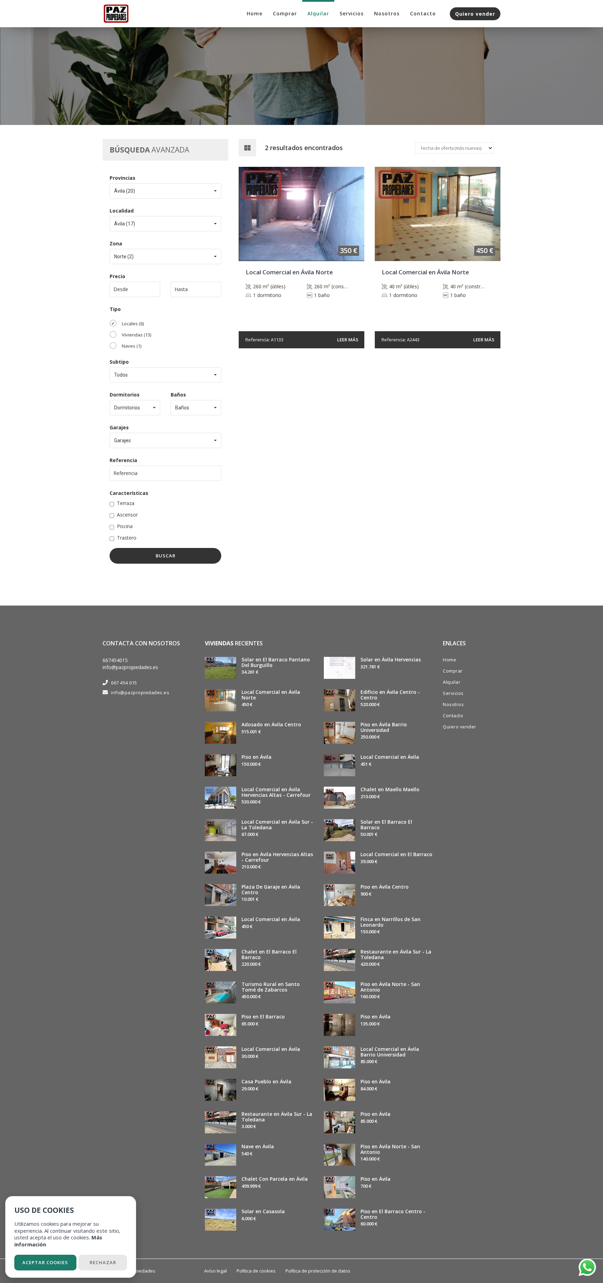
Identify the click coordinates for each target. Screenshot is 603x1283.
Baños (178, 394)
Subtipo (119, 361)
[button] (165, 190)
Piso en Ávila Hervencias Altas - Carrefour (277, 857)
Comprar (285, 13)
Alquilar (318, 13)
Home (254, 13)
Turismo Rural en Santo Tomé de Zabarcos (270, 987)
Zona (116, 243)
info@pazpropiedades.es (130, 667)
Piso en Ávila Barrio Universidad (383, 727)
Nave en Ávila (257, 1146)
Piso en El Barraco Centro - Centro (392, 1214)
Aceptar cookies (45, 1262)
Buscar (166, 555)
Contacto (423, 13)
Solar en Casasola (263, 1211)
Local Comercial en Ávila (270, 919)
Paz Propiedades (137, 1271)
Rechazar (103, 1262)
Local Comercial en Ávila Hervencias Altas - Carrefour (276, 792)
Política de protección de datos (317, 1271)
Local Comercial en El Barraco (396, 854)
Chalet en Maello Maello (389, 789)
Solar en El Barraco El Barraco (386, 824)
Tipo (115, 309)
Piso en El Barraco (263, 1016)
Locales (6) (133, 323)
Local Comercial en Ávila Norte (270, 694)
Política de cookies (256, 1271)
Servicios (352, 13)
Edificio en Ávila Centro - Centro (390, 694)
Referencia (123, 460)
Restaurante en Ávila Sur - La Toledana (276, 1116)
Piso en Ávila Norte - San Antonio (390, 987)
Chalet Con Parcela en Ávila (274, 1179)
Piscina (125, 526)
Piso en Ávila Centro (384, 886)
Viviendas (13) (136, 335)
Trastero (126, 537)
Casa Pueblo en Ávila (266, 1081)
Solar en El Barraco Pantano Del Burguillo (275, 662)
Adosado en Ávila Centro (271, 724)
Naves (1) (131, 346)
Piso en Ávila (256, 757)
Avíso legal (215, 1271)
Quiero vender (475, 13)
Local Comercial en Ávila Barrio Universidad (389, 1052)
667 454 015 (124, 683)
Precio (117, 276)
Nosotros (387, 13)
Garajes (119, 427)
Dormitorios (125, 394)
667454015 (115, 660)
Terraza (125, 503)
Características (129, 493)
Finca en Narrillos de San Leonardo (390, 922)
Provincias (122, 178)
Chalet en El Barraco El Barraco (269, 954)
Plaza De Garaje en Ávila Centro (270, 889)
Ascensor (127, 514)
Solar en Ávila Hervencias (390, 659)
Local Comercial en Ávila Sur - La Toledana (277, 824)
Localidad (122, 210)
